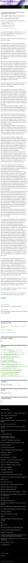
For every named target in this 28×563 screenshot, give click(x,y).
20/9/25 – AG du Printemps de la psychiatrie (10, 462)
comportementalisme (21, 354)
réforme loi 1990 (16, 374)
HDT (17, 361)
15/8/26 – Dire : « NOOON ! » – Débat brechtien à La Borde (13, 413)
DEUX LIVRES (4, 525)
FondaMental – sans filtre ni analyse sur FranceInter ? (12, 459)
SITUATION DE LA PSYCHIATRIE (8, 500)
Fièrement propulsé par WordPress (7, 561)
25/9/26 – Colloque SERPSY (6, 329)
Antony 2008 (7, 350)
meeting (8, 366)
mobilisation (14, 366)
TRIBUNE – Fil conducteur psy (7, 532)
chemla (2, 354)
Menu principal (26, 7)
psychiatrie (14, 372)
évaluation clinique (21, 376)
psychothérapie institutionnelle (7, 374)
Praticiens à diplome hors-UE (7, 482)
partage (25, 366)
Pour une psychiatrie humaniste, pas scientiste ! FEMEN (12, 442)
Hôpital (20, 362)
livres (15, 364)
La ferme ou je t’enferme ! (6, 511)
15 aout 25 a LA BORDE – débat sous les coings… (11, 464)
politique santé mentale (10, 368)
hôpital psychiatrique (7, 364)
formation (19, 357)
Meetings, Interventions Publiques (17, 12)
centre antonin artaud (21, 352)
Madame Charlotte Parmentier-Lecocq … (9, 486)
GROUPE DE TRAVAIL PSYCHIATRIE (8, 489)
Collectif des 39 (13, 28)
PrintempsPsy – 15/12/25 (6, 452)
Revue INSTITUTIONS (5, 544)
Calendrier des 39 (5, 12)
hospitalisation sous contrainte (7, 362)
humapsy (17, 362)
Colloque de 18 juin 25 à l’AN (7, 472)
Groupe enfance (7, 361)
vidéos (16, 376)
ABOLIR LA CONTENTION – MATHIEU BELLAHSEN (12, 527)
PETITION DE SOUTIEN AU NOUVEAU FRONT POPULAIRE (13, 506)
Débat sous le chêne (5, 498)
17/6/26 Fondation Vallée (6, 434)
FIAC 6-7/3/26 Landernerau (6, 467)
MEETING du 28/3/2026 (6, 445)
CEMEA (16, 352)
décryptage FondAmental (6, 357)
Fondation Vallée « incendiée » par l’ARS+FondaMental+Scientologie (8, 437)
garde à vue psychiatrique (7, 358)
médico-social (21, 366)
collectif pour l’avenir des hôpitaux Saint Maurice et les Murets (14, 477)
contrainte (12, 356)
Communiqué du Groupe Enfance (8, 447)
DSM (14, 356)
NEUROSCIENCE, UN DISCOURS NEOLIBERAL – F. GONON (13, 491)
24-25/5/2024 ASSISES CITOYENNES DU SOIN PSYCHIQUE (13, 509)
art (19, 349)
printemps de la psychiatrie (11, 370)
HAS (15, 361)
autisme (12, 352)
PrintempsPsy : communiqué (7, 469)
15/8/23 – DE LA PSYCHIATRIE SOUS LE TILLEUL (11, 530)
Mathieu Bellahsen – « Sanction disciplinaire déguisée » (12, 484)
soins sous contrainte (7, 376)
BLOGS (2, 522)
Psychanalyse (5, 373)
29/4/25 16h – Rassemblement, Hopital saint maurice (12, 474)
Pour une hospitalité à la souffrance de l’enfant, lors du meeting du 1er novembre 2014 (14, 311)
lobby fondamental (21, 364)
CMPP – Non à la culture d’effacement (9, 415)
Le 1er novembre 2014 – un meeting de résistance (11, 305)
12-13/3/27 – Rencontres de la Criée (8, 332)
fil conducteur (13, 357)
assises (21, 349)
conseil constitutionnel (5, 356)
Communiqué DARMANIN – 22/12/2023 (9, 514)
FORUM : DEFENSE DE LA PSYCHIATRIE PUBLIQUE (12, 450)
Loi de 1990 (3, 366)
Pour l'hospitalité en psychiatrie (8, 13)
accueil (2, 349)
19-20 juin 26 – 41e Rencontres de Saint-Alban (10, 440)
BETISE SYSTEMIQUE (5, 454)
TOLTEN (2, 516)
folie (17, 357)
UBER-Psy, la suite (4, 479)
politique (2, 368)
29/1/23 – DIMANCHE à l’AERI (7, 542)
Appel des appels (15, 349)
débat (17, 356)
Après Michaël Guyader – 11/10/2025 (9, 457)
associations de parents (4, 352)
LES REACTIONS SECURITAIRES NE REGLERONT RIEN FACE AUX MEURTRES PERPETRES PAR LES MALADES (13, 535)
